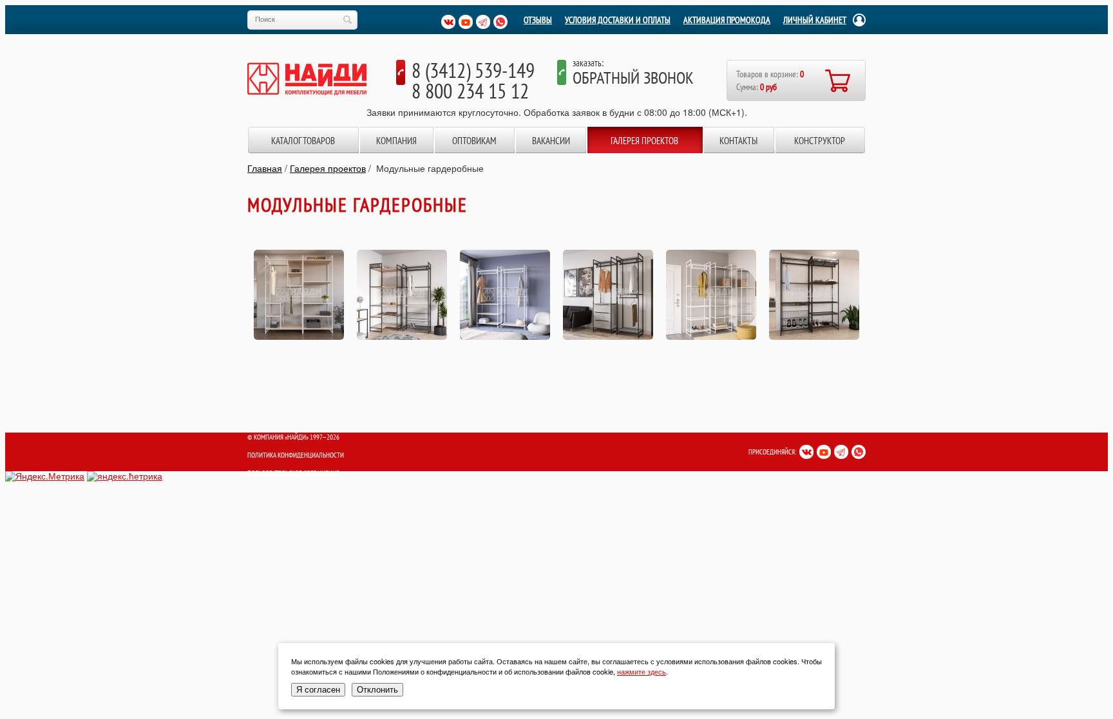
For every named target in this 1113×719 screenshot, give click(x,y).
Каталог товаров (303, 141)
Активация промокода (726, 20)
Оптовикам (474, 141)
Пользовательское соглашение (293, 473)
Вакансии (551, 141)
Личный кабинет (814, 20)
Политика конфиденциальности (295, 455)
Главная (264, 168)
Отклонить (377, 690)
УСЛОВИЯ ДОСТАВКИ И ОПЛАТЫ (618, 20)
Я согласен (318, 690)
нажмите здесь (641, 671)
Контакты (738, 141)
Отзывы (538, 20)
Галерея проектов (644, 141)
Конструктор (819, 141)
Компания (396, 141)
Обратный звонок (633, 77)
